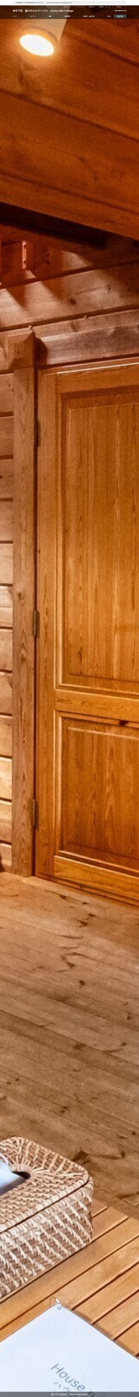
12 (84, 1390)
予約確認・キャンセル (105, 6)
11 (81, 1390)
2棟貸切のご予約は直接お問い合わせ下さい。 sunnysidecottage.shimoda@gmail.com (44, 2)
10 (78, 1390)
